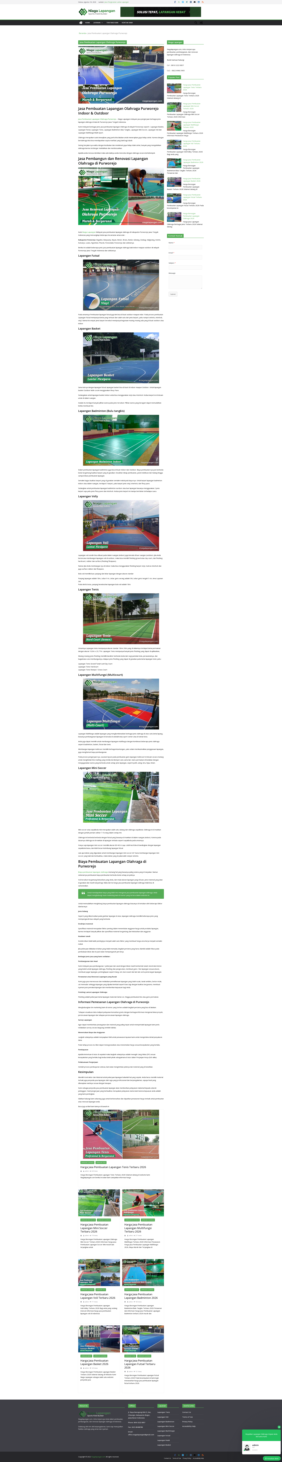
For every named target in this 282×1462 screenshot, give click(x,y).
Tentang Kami (112, 23)
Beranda (82, 33)
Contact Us (186, 1412)
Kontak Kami (127, 23)
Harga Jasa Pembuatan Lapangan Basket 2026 (94, 1362)
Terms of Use (187, 1417)
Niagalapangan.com (98, 1457)
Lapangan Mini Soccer (88, 1220)
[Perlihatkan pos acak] (201, 22)
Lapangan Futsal (130, 1356)
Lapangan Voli (100, 1289)
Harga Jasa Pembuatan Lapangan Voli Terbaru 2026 (97, 1295)
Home (87, 23)
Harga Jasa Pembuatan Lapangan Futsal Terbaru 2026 (139, 1364)
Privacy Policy (187, 1422)
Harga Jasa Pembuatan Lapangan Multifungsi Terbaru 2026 (138, 1228)
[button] (101, 22)
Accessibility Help (189, 1426)
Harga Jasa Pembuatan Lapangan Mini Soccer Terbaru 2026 (94, 1228)
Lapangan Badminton (131, 1289)
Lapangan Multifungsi (132, 1220)
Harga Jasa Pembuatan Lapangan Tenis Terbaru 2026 (113, 1167)
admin (87, 1171)
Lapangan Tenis (101, 1162)
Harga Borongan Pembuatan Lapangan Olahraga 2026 (191, 215)
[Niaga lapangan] (80, 22)
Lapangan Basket (86, 1356)
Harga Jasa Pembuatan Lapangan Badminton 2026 (141, 1295)
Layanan (96, 23)
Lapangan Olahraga (87, 1162)
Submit (173, 294)
